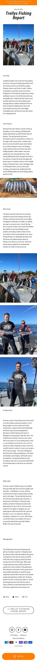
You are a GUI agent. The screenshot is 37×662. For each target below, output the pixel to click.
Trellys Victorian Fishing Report (19, 610)
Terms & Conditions (18, 638)
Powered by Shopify (19, 646)
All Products (14, 635)
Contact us (23, 635)
